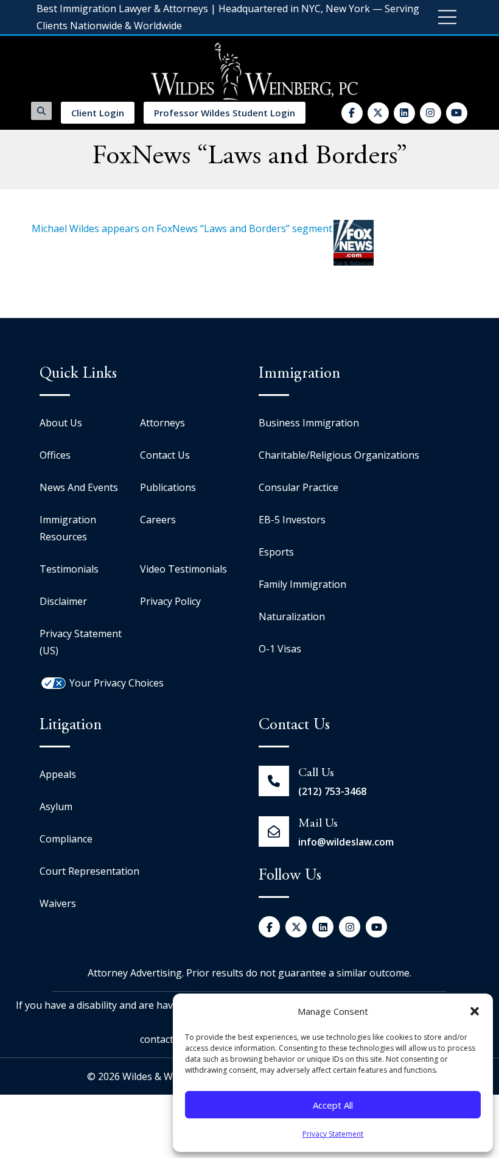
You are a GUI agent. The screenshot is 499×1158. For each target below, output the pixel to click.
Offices (55, 455)
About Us (61, 422)
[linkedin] (404, 113)
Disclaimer (63, 601)
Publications (168, 487)
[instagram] (430, 113)
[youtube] (456, 113)
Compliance (66, 839)
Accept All (333, 1105)
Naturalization (292, 616)
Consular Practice (298, 487)
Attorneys (162, 422)
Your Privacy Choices (116, 683)
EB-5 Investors (292, 519)
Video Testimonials (183, 569)
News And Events (79, 487)
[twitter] (378, 113)
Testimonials (69, 569)
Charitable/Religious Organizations (339, 455)
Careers (158, 519)
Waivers (58, 903)
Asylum (56, 806)
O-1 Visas (280, 648)
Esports (276, 552)
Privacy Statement (332, 1134)
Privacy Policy (170, 601)
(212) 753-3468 (332, 791)
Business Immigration (309, 422)
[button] (475, 1011)
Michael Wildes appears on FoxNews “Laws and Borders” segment (182, 228)
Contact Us (165, 455)
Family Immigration (302, 584)
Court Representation (89, 871)
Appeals (58, 774)
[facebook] (352, 113)
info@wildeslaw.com (346, 842)
